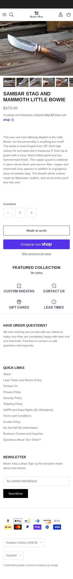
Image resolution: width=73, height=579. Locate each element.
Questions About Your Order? (22, 439)
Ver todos (36, 272)
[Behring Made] (36, 15)
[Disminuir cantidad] (8, 213)
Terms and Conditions (17, 415)
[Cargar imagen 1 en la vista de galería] (36, 48)
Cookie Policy (11, 421)
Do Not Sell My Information (20, 427)
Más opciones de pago (36, 253)
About (7, 374)
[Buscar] (13, 14)
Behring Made (18, 565)
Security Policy (12, 398)
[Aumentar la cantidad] (31, 213)
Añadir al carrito (36, 230)
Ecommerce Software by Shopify (42, 565)
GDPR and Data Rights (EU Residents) (28, 409)
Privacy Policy (12, 392)
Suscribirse (16, 493)
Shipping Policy (13, 403)
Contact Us (10, 386)
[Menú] (4, 14)
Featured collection (36, 267)
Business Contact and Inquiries (23, 433)
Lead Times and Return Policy (22, 380)
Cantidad (9, 204)
